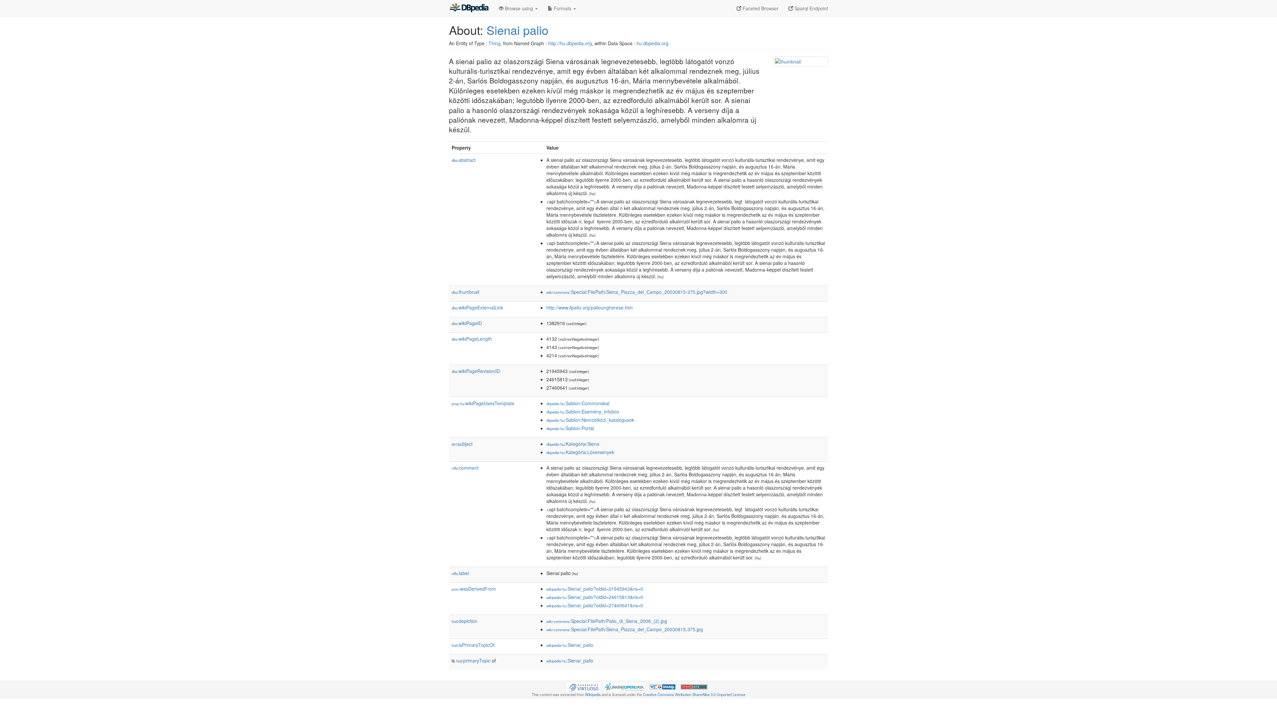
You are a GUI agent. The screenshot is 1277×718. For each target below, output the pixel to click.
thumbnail (465, 292)
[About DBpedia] (469, 8)
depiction (465, 621)
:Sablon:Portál (570, 428)
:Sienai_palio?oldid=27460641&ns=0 (594, 605)
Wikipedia (593, 694)
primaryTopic (473, 660)
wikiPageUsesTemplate (483, 403)
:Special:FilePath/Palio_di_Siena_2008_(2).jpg (606, 621)
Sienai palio (517, 29)
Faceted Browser (760, 8)
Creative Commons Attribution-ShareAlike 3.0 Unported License (694, 694)
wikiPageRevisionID (476, 371)
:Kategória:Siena (572, 443)
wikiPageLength (472, 338)
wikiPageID (467, 323)
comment (465, 467)
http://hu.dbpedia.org (570, 43)
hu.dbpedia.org (652, 43)
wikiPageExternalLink (477, 307)
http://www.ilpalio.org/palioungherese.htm (589, 307)
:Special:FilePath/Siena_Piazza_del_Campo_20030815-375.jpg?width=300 (636, 292)
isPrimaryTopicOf (473, 645)
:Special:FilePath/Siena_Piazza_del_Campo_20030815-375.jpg (624, 629)
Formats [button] (562, 8)
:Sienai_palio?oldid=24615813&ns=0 (594, 597)
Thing (494, 43)
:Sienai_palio (569, 645)
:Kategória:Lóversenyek (580, 452)
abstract (464, 160)
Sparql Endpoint (810, 8)
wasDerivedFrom (474, 588)
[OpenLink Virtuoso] (583, 686)
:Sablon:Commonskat (578, 403)
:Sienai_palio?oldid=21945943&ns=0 (594, 588)
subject (462, 443)
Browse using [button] (518, 8)
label (460, 573)
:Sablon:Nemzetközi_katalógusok (590, 420)
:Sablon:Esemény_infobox (582, 411)
